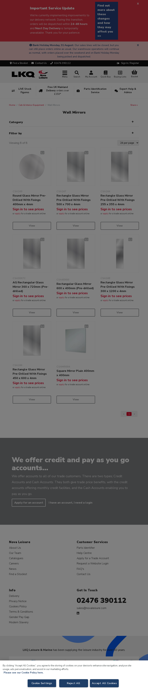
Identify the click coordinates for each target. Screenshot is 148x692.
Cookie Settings (42, 683)
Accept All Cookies (104, 683)
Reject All (73, 683)
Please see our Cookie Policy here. (23, 672)
